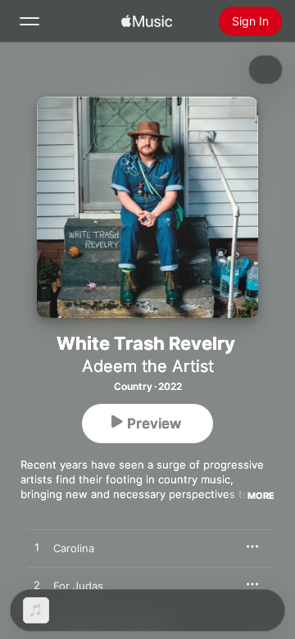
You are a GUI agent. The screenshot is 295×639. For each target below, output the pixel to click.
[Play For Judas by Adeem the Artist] (36, 585)
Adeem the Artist (148, 366)
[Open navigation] (29, 21)
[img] (146, 21)
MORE (261, 495)
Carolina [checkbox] (73, 548)
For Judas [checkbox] (78, 585)
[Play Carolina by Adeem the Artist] (36, 548)
